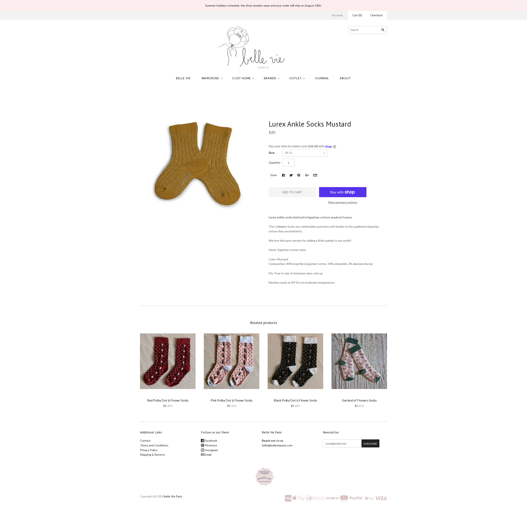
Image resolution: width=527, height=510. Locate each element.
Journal (322, 78)
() (357, 15)
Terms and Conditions (154, 445)
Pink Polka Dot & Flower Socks (232, 400)
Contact (145, 440)
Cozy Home (241, 78)
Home (225, 94)
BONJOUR (167, 394)
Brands (270, 78)
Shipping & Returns (152, 454)
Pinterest (210, 445)
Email (207, 454)
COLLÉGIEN (279, 115)
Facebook (210, 440)
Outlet (295, 78)
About (345, 78)
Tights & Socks (258, 94)
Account (337, 15)
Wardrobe (210, 78)
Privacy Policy (148, 450)
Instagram (211, 450)
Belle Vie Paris (173, 496)
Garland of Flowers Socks (359, 400)
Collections (239, 94)
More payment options (342, 202)
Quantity (274, 162)
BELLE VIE (183, 78)
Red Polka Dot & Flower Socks (168, 400)
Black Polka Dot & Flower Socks (295, 400)
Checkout (376, 15)
